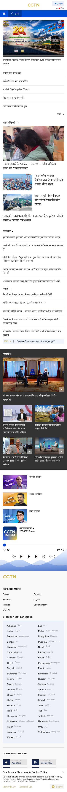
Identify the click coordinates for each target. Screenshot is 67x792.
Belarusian (18, 636)
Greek (14, 694)
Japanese (15, 731)
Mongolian (47, 636)
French (14, 684)
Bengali (13, 641)
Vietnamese (49, 731)
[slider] (4, 545)
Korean (14, 737)
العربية (37, 599)
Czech (13, 662)
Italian (14, 726)
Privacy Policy (9, 787)
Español (38, 594)
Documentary (40, 604)
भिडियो (6, 354)
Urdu (43, 726)
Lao (42, 625)
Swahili (46, 699)
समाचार (7, 231)
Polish (44, 657)
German (15, 689)
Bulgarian (17, 646)
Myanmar (49, 641)
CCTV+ (6, 609)
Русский (6, 604)
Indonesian (20, 721)
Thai (42, 710)
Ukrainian (48, 721)
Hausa (13, 699)
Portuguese (49, 662)
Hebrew (14, 705)
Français (7, 599)
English (6, 594)
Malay (48, 631)
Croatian (15, 657)
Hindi (12, 710)
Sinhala (45, 689)
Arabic (13, 631)
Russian (46, 678)
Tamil (43, 705)
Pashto (44, 668)
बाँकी (59, 114)
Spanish (46, 694)
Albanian (14, 625)
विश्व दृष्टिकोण (10, 123)
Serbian (46, 684)
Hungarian (16, 715)
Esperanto (17, 673)
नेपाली (6, 288)
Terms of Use (26, 787)
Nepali (44, 646)
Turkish (45, 715)
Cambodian (14, 652)
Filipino (15, 678)
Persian (45, 652)
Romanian (47, 673)
